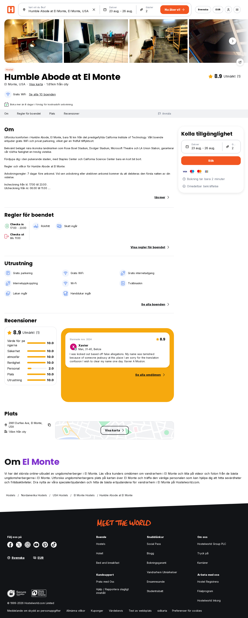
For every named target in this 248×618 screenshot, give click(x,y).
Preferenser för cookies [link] (187, 610)
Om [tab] (6, 113)
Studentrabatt (155, 591)
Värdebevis (116, 610)
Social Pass (154, 543)
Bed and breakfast (107, 562)
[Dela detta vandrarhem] (240, 62)
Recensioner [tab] (71, 113)
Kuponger (97, 610)
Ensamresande (156, 581)
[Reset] (94, 9)
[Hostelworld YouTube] (36, 545)
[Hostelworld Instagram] (28, 545)
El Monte (10, 84)
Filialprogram (205, 591)
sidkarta (162, 610)
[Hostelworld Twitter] (19, 545)
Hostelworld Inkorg (209, 600)
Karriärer (202, 562)
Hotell (99, 553)
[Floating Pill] (232, 41)
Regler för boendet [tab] (29, 113)
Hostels (100, 543)
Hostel (9, 69)
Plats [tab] (52, 113)
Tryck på (202, 553)
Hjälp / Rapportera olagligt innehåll (112, 591)
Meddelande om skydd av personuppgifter (34, 610)
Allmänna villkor (75, 610)
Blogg (150, 553)
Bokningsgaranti (156, 562)
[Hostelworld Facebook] (10, 545)
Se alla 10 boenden (42, 94)
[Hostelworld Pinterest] (45, 545)
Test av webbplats (140, 610)
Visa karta (36, 84)
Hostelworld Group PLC (211, 543)
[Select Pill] (228, 9)
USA (22, 84)
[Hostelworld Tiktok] (54, 545)
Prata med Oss (105, 581)
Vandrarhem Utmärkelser (162, 572)
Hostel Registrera (208, 581)
